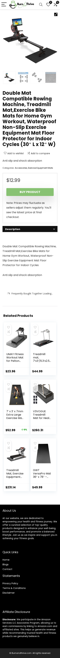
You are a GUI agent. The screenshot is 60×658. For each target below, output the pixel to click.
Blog (4, 564)
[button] (56, 14)
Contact (7, 569)
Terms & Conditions (14, 588)
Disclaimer (8, 592)
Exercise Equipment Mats (40, 167)
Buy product (30, 192)
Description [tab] (12, 229)
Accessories (21, 167)
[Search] (41, 4)
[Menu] (4, 4)
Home (6, 559)
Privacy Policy (10, 583)
